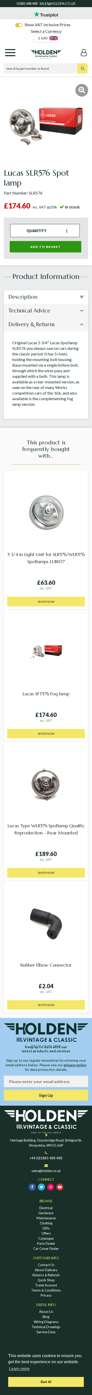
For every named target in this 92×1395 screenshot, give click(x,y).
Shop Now (46, 602)
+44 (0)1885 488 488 (46, 1158)
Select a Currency (46, 31)
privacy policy (75, 1065)
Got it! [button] (46, 1382)
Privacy (46, 1295)
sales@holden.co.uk (46, 1171)
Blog (46, 1317)
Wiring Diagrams (46, 1322)
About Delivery (46, 1270)
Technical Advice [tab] (29, 310)
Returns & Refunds (46, 1275)
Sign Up (46, 1095)
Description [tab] (22, 297)
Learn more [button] (19, 1369)
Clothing (46, 1223)
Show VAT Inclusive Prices (48, 24)
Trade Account (46, 1285)
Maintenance (46, 1218)
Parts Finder (46, 1243)
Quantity (37, 231)
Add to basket (45, 247)
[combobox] (47, 38)
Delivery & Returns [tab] (31, 324)
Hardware (46, 1213)
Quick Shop (46, 1280)
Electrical (46, 1208)
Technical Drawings (46, 1327)
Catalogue (46, 1238)
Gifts (46, 1228)
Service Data (46, 1332)
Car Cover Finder (46, 1249)
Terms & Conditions (46, 1290)
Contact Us (46, 1265)
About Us (46, 1312)
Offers (46, 1233)
